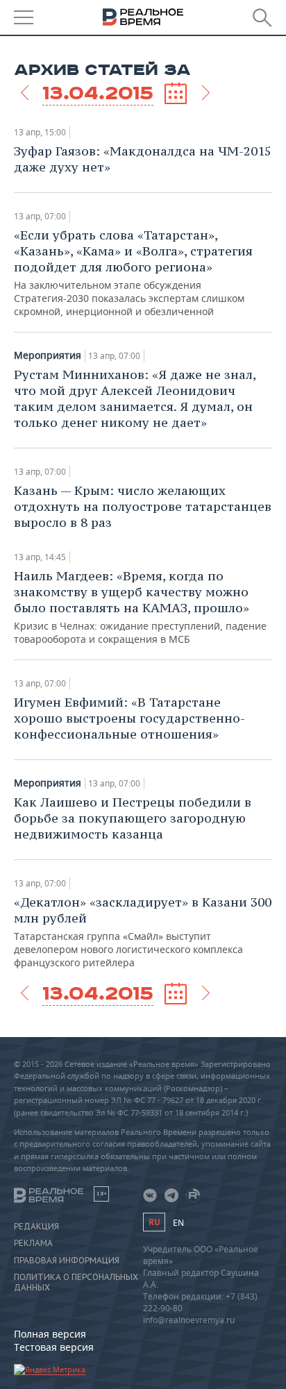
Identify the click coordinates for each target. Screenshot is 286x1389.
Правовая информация (66, 1260)
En (178, 1223)
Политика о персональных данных (76, 1282)
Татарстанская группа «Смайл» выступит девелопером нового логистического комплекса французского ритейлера (142, 931)
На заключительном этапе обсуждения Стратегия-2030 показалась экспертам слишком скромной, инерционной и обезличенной (133, 272)
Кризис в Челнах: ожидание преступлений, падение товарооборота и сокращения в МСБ (140, 607)
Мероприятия (47, 355)
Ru (154, 1222)
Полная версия (50, 1333)
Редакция (36, 1226)
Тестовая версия (54, 1347)
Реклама (33, 1243)
